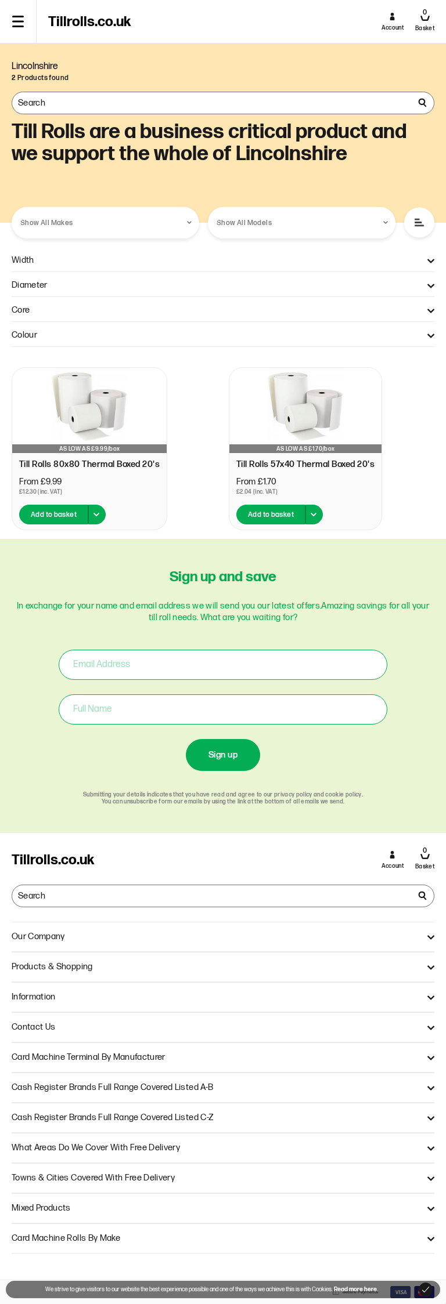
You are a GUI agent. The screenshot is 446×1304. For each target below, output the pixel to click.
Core (21, 310)
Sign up (223, 755)
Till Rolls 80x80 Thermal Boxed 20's (89, 464)
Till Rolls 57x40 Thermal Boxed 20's (305, 464)
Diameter (30, 285)
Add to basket (54, 514)
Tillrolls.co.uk (89, 22)
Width (23, 260)
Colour (24, 335)
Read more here (355, 1289)
